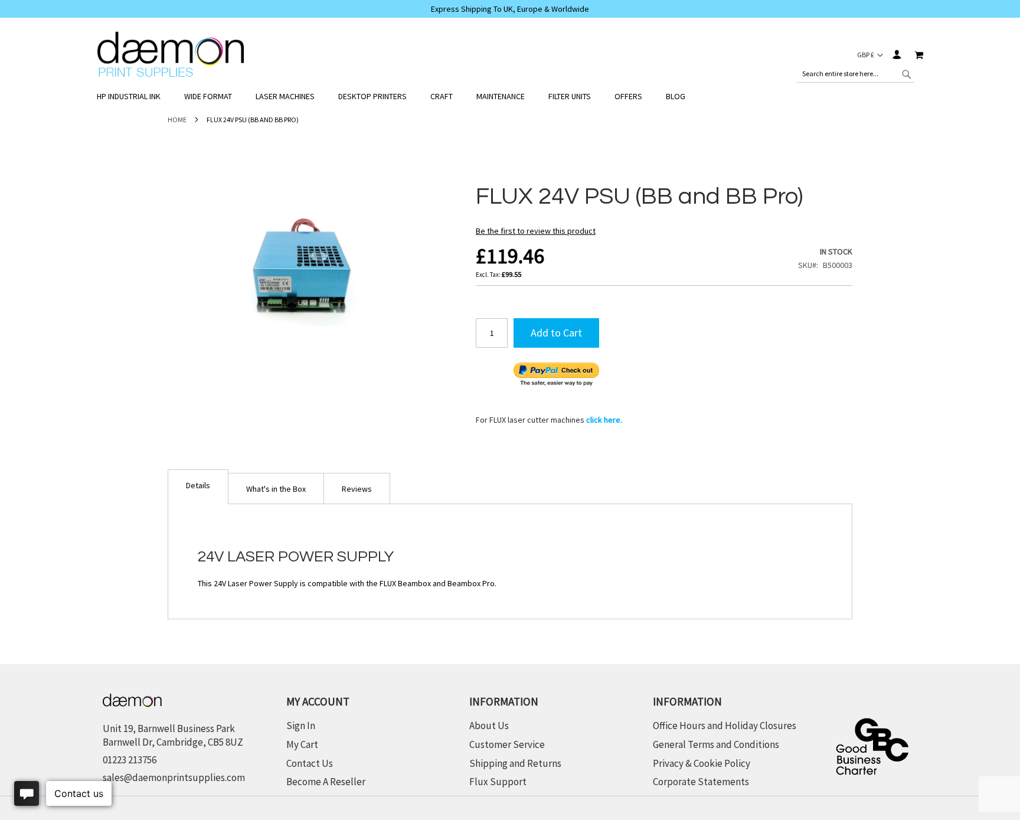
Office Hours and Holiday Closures (724, 725)
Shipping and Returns (515, 763)
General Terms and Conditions (716, 744)
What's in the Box (276, 488)
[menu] (510, 96)
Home (177, 119)
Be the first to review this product (536, 231)
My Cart (302, 744)
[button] (870, 55)
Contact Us (309, 763)
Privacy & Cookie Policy (701, 763)
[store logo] (170, 54)
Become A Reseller (325, 781)
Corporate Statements (701, 781)
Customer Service (507, 744)
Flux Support (498, 781)
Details (198, 485)
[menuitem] (134, 96)
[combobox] (855, 74)
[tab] (198, 486)
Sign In (896, 54)
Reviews (357, 488)
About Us (489, 725)
